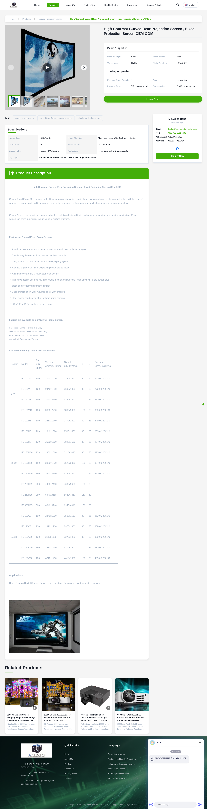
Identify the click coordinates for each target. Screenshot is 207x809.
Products (53, 5)
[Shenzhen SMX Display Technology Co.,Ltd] (14, 5)
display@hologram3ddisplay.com (182, 129)
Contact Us (132, 5)
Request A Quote (154, 5)
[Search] (178, 5)
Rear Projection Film (117, 778)
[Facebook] (203, 404)
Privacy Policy (70, 773)
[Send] (200, 804)
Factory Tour (89, 5)
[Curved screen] (47, 67)
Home (37, 5)
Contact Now (21, 729)
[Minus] (200, 742)
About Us (70, 5)
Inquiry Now (177, 156)
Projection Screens (116, 754)
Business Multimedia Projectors (122, 759)
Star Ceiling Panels (116, 769)
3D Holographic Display (118, 773)
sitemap (68, 778)
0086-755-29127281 (177, 133)
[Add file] (151, 804)
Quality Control (111, 5)
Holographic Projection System (121, 764)
